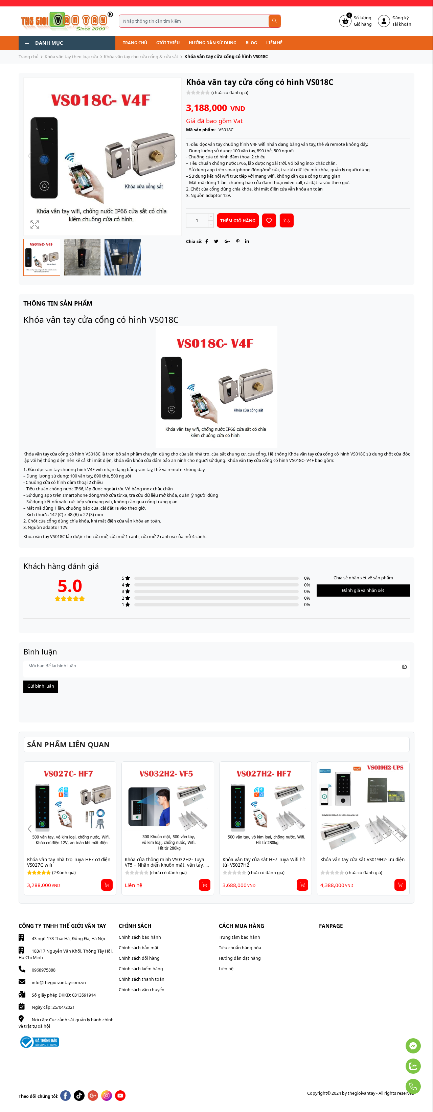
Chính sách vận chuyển (141, 990)
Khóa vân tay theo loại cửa (71, 56)
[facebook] (65, 1095)
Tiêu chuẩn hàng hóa (240, 948)
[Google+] (227, 241)
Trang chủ (135, 43)
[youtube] (120, 1095)
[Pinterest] (237, 241)
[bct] (39, 1042)
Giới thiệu (168, 43)
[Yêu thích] (269, 220)
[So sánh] (286, 220)
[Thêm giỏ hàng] (107, 885)
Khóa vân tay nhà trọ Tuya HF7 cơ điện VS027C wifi (69, 862)
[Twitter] (216, 241)
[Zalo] (397, 1063)
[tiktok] (79, 1095)
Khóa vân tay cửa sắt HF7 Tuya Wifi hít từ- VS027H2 (264, 862)
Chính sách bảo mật (139, 948)
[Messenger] (397, 1043)
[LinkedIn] (247, 241)
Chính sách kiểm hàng (141, 969)
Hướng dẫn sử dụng (212, 43)
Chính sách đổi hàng (139, 958)
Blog (251, 43)
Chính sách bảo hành (140, 937)
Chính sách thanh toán (141, 979)
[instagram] (106, 1095)
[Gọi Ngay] (397, 1084)
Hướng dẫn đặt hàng (240, 958)
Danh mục (49, 43)
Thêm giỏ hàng (237, 221)
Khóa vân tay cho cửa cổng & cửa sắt (141, 56)
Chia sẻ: (194, 241)
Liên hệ (274, 43)
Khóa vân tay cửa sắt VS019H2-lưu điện (362, 860)
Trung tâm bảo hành (239, 937)
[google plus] (93, 1095)
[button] (175, 157)
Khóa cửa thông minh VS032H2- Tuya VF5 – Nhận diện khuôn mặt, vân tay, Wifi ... (165, 865)
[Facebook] (206, 241)
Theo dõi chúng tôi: (39, 1096)
